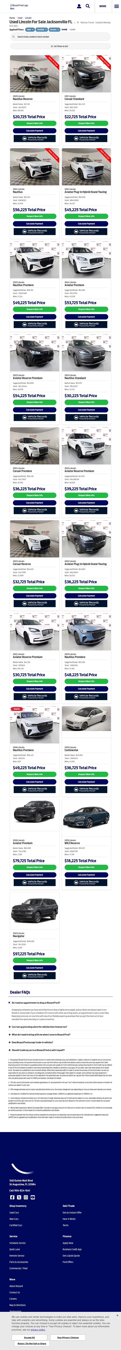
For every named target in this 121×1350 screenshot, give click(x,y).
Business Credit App (72, 1249)
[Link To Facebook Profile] (12, 1197)
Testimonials (15, 1311)
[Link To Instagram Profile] (26, 1197)
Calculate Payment (34, 131)
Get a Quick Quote (71, 1255)
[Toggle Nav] (116, 6)
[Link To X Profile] (19, 1197)
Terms (65, 1225)
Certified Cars (15, 1225)
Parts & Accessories (18, 1262)
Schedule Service (17, 1243)
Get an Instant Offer (72, 1212)
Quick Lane (14, 1249)
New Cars (13, 1219)
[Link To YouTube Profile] (33, 1197)
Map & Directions (17, 1305)
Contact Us (14, 1292)
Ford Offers (68, 1262)
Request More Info (35, 123)
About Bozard (16, 1286)
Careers (13, 1298)
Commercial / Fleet (18, 1268)
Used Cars (14, 1212)
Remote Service (16, 1255)
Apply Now (68, 1243)
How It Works (69, 1219)
